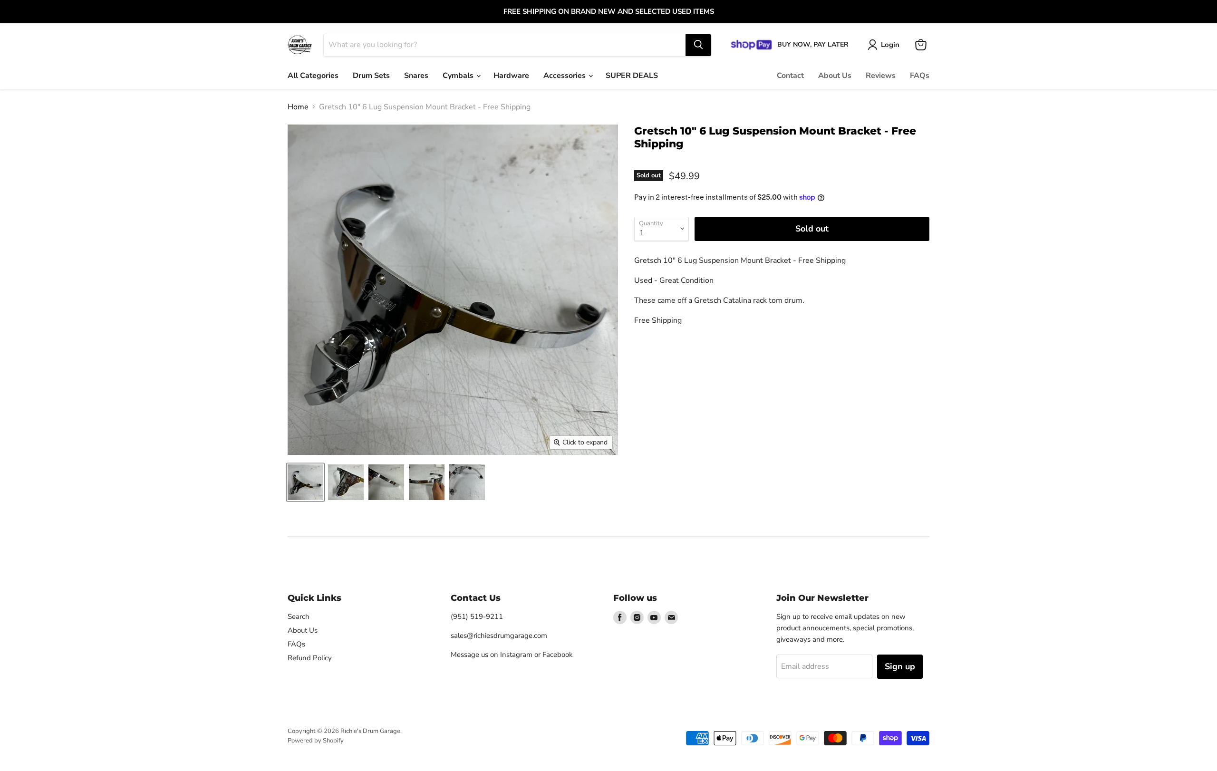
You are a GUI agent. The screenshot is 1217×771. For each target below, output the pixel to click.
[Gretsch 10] (305, 482)
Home (298, 107)
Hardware (511, 75)
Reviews (881, 75)
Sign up (900, 666)
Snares (416, 75)
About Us (834, 75)
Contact (790, 75)
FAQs (919, 75)
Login (890, 44)
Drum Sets (371, 75)
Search (298, 616)
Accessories (565, 75)
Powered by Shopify (316, 740)
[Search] (698, 45)
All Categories (313, 75)
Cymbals (459, 75)
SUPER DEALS (632, 75)
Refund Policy (310, 658)
